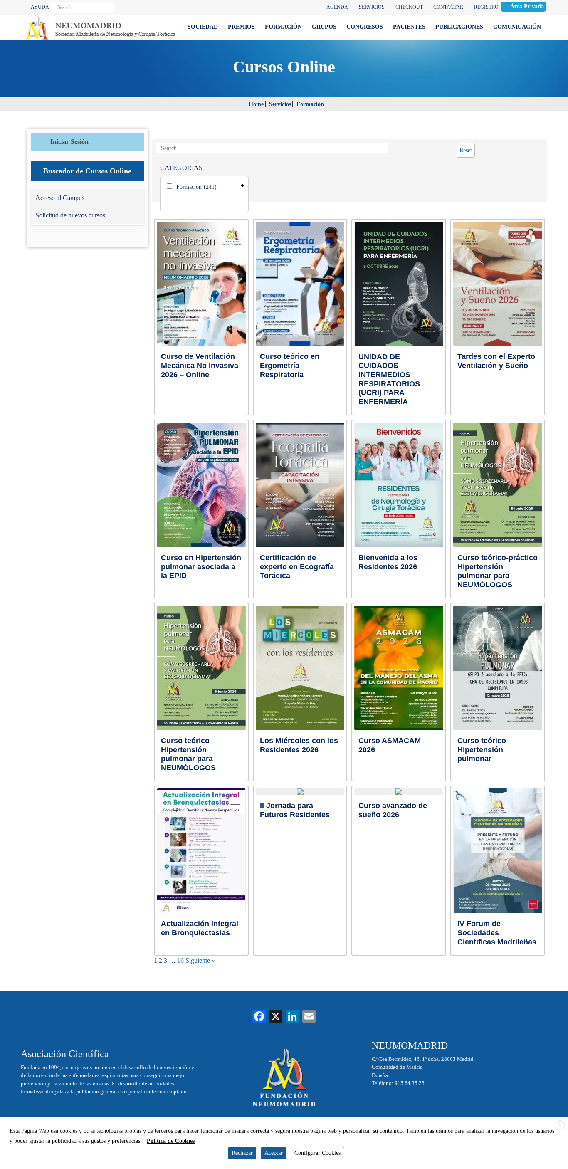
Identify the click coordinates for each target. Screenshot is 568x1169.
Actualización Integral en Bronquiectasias (199, 928)
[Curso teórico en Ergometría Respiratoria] (300, 284)
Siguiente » (200, 960)
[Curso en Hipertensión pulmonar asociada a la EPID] (201, 485)
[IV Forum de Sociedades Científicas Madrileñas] (498, 850)
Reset (465, 150)
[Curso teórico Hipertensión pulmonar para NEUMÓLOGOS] (201, 668)
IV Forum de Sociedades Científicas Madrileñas (496, 932)
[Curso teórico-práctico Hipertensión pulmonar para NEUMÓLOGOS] (497, 485)
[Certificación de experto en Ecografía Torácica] (300, 485)
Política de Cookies (171, 1141)
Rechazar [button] (242, 1153)
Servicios (280, 104)
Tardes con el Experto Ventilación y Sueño (496, 361)
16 (180, 960)
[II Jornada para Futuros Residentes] (300, 791)
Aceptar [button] (273, 1153)
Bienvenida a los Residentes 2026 (387, 562)
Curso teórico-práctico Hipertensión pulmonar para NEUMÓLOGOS (497, 571)
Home (256, 104)
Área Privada (527, 6)
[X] (275, 1017)
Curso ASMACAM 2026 (389, 745)
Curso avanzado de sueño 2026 (392, 810)
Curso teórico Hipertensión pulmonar (481, 749)
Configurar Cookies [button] (317, 1153)
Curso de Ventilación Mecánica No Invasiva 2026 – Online (199, 365)
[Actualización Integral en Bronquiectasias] (201, 850)
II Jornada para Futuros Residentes (295, 810)
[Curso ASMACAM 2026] (398, 668)
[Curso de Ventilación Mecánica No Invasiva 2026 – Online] (201, 284)
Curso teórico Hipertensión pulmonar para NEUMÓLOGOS (188, 754)
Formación (310, 104)
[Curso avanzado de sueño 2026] (398, 791)
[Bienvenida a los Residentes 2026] (399, 485)
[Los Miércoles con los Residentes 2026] (300, 668)
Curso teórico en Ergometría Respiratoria (289, 365)
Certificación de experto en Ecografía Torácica (297, 567)
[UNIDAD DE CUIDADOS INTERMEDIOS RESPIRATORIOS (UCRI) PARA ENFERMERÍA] (399, 284)
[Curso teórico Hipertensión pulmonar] (497, 668)
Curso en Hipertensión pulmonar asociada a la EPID (201, 567)
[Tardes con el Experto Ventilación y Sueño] (497, 284)
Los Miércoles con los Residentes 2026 (299, 745)
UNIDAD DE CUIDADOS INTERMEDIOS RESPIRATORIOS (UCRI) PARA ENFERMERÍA (389, 379)
